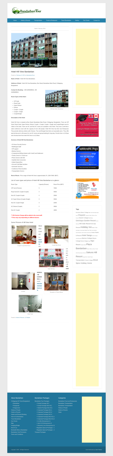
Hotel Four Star (88, 230)
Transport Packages (40, 432)
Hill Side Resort (85, 224)
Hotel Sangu (87, 235)
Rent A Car (14, 427)
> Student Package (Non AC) (44, 407)
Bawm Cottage (84, 212)
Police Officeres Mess (91, 248)
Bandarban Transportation (65, 403)
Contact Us (97, 20)
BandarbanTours (31, 75)
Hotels (93, 232)
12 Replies (27, 317)
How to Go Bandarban (17, 416)
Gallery (77, 20)
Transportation (38, 20)
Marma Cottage (87, 238)
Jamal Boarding (79, 238)
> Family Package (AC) (42, 403)
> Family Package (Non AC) (44, 405)
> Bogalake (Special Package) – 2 (45, 430)
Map (12, 423)
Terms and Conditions (17, 434)
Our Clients (86, 20)
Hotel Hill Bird (94, 230)
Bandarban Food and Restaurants (67, 401)
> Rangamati (15, 405)
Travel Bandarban (66, 20)
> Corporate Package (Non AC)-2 (45, 419)
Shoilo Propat (90, 256)
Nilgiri (89, 241)
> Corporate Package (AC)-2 (44, 412)
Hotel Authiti (82, 230)
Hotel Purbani (84, 232)
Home (15, 20)
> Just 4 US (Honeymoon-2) (44, 423)
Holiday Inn (86, 227)
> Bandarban (15, 403)
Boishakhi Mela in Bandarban (19, 430)
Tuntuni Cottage (89, 260)
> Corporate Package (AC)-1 (44, 410)
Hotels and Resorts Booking (18, 414)
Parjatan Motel (83, 244)
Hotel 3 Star (94, 227)
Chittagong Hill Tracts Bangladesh (20, 401)
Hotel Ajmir (78, 230)
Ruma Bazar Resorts (82, 252)
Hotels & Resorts (25, 20)
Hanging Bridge (15, 425)
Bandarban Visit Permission (18, 432)
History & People (15, 410)
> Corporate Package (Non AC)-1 (45, 416)
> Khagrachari (16, 407)
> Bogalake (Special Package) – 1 (45, 427)
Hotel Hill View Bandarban (22, 71)
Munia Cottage (84, 241)
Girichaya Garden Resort (86, 221)
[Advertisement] (87, 52)
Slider (60, 412)
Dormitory (90, 218)
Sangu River (85, 256)
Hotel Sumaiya (95, 235)
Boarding (94, 212)
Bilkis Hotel (91, 212)
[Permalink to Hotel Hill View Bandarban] (40, 50)
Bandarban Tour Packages (42, 401)
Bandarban (78, 212)
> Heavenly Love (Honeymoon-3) (45, 425)
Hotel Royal (89, 232)
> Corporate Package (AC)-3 (44, 414)
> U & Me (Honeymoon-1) (43, 421)
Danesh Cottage (83, 218)
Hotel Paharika (78, 232)
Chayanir (81, 215)
